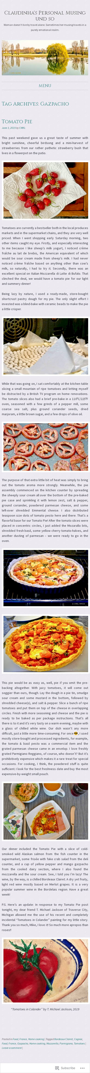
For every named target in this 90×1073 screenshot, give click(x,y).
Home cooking (36, 1039)
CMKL (22, 127)
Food (15, 1039)
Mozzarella (52, 1043)
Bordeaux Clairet (63, 1039)
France (23, 1039)
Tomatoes (79, 1043)
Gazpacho (22, 1043)
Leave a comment (12, 1047)
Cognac (78, 1039)
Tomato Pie (17, 121)
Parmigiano (66, 1043)
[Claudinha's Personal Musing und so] (45, 58)
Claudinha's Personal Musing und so (45, 16)
